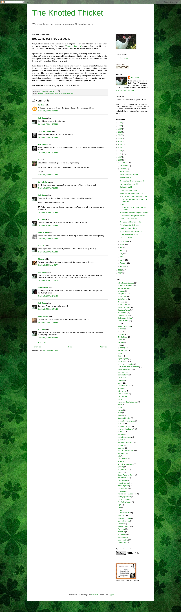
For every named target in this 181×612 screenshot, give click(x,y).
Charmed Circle (123, 315)
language (121, 388)
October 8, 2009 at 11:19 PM (48, 281)
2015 (120, 141)
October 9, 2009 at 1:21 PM (48, 322)
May (121, 254)
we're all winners (124, 521)
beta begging (122, 305)
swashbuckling (123, 478)
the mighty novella (124, 497)
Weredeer (121, 529)
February (123, 263)
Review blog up (125, 178)
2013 (120, 147)
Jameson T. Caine (45, 131)
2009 (120, 160)
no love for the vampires (126, 421)
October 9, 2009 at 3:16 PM (48, 338)
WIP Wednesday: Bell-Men (129, 225)
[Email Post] (59, 91)
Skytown (121, 461)
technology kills (123, 486)
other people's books (51, 93)
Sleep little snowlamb (125, 464)
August (122, 244)
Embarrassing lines (73, 46)
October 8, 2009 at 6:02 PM (48, 137)
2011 (120, 154)
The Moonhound (124, 499)
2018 (120, 132)
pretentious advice (124, 437)
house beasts (122, 361)
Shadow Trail (122, 459)
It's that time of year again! (129, 234)
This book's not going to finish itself (132, 216)
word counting (123, 540)
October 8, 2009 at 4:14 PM (48, 111)
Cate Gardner (43, 288)
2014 (120, 144)
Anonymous (122, 294)
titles (119, 507)
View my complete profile (125, 91)
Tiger (119, 505)
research (121, 445)
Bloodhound (122, 313)
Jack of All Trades (124, 386)
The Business (122, 488)
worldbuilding (122, 543)
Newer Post (37, 347)
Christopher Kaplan (125, 318)
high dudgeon (123, 359)
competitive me (123, 321)
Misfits (120, 405)
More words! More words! (129, 184)
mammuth (94, 595)
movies (120, 410)
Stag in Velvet (122, 470)
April (122, 257)
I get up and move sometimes (128, 367)
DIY (119, 324)
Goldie (120, 356)
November (124, 166)
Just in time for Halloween (129, 175)
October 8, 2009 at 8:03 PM (48, 252)
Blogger (111, 595)
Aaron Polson (43, 144)
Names (120, 415)
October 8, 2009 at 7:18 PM (48, 212)
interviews (121, 380)
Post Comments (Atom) (50, 351)
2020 (120, 129)
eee (119, 332)
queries (120, 440)
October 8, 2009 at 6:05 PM (48, 153)
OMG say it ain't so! (126, 237)
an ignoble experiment (126, 286)
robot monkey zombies (66, 93)
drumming (121, 329)
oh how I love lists (124, 426)
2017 (120, 135)
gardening (121, 348)
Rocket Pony (122, 453)
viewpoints (121, 515)
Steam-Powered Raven (126, 475)
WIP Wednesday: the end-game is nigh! (134, 213)
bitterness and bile (124, 307)
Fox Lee (41, 105)
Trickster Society (123, 513)
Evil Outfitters (122, 337)
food (119, 345)
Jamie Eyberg (43, 182)
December (124, 163)
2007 (120, 273)
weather (120, 524)
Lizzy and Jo (122, 396)
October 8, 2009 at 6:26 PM (48, 175)
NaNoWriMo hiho (124, 418)
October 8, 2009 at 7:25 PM (48, 239)
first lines (121, 342)
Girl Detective (122, 351)
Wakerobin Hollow (124, 518)
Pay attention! (124, 172)
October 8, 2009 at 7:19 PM (48, 225)
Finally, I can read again (128, 190)
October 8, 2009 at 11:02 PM (48, 265)
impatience (122, 378)
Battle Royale (122, 299)
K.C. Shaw (42, 118)
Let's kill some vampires (128, 219)
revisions (121, 448)
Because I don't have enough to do (132, 181)
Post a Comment (41, 342)
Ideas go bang (123, 375)
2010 (120, 157)
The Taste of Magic (124, 502)
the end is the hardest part (127, 494)
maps (120, 399)
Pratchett (121, 434)
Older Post (103, 347)
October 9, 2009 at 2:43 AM (48, 296)
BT (39, 160)
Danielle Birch (43, 233)
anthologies (122, 296)
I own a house (123, 372)
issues (120, 383)
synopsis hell (122, 480)
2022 (120, 126)
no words (121, 424)
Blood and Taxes (124, 310)
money (120, 407)
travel (120, 510)
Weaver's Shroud (124, 526)
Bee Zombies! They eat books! (130, 222)
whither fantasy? (123, 537)
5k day (122, 205)
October (123, 169)
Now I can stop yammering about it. (132, 193)
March (122, 260)
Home (70, 347)
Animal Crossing (124, 288)
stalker (120, 472)
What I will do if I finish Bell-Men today (133, 196)
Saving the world (126, 187)
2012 (120, 151)
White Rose (122, 534)
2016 (120, 138)
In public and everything (128, 228)
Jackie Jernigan (123, 58)
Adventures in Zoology (126, 283)
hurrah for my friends (125, 364)
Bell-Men (41, 93)
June (122, 251)
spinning (121, 467)
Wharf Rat (121, 532)
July (121, 247)
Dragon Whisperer (124, 326)
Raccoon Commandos (126, 443)
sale (119, 456)
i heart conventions (124, 369)
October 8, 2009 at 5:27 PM (48, 124)
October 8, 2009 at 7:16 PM (48, 188)
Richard (41, 259)
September (124, 241)
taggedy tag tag (123, 483)
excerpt (120, 340)
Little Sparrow (123, 394)
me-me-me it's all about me (127, 402)
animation (121, 291)
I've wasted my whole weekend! (131, 231)
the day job (122, 491)
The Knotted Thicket (67, 12)
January (123, 266)
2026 (120, 123)
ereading (121, 334)
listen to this (122, 391)
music (120, 413)
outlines (120, 432)
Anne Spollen (43, 316)
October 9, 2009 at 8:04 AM (48, 309)
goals (120, 353)
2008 (120, 270)
